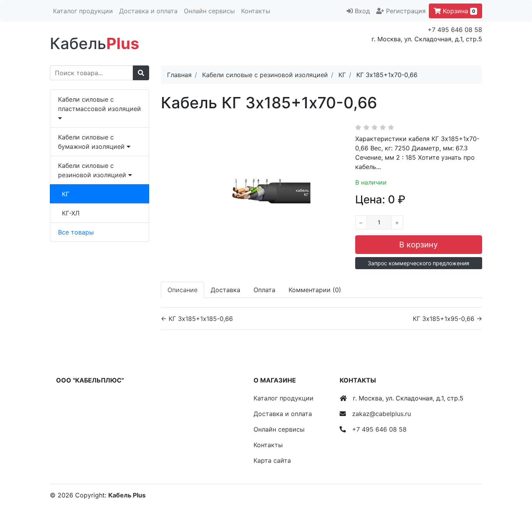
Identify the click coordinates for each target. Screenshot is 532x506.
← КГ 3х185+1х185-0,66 (197, 319)
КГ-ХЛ (70, 213)
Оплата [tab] (264, 290)
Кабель (94, 43)
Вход (362, 11)
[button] (418, 263)
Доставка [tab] (225, 290)
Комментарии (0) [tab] (315, 290)
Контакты (255, 11)
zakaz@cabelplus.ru (381, 414)
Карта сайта (272, 460)
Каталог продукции (83, 11)
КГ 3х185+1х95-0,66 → (447, 319)
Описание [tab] (182, 290)
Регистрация (406, 11)
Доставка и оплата (148, 11)
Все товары (76, 232)
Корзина (458, 11)
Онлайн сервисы (209, 11)
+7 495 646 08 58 (455, 29)
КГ (65, 194)
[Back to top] (514, 469)
